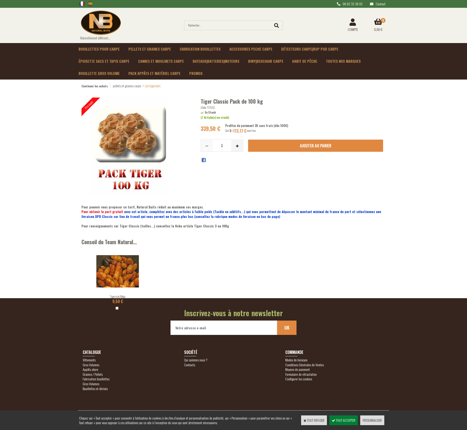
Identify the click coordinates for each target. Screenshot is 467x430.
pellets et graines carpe (127, 85)
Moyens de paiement (297, 369)
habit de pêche (304, 61)
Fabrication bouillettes (200, 49)
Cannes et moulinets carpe (161, 61)
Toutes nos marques (343, 61)
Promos (196, 73)
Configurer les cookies (298, 378)
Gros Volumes (91, 364)
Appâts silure (90, 369)
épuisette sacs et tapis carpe (104, 61)
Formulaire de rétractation (301, 374)
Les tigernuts (152, 85)
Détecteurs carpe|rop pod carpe (309, 49)
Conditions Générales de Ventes (304, 364)
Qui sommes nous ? (195, 359)
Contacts (189, 364)
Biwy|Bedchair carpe (265, 61)
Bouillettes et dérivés (95, 388)
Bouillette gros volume (99, 73)
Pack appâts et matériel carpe (154, 73)
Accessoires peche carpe (250, 49)
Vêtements (89, 359)
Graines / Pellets (93, 374)
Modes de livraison (296, 359)
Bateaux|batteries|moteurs (216, 61)
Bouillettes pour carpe (99, 49)
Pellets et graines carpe (149, 49)
